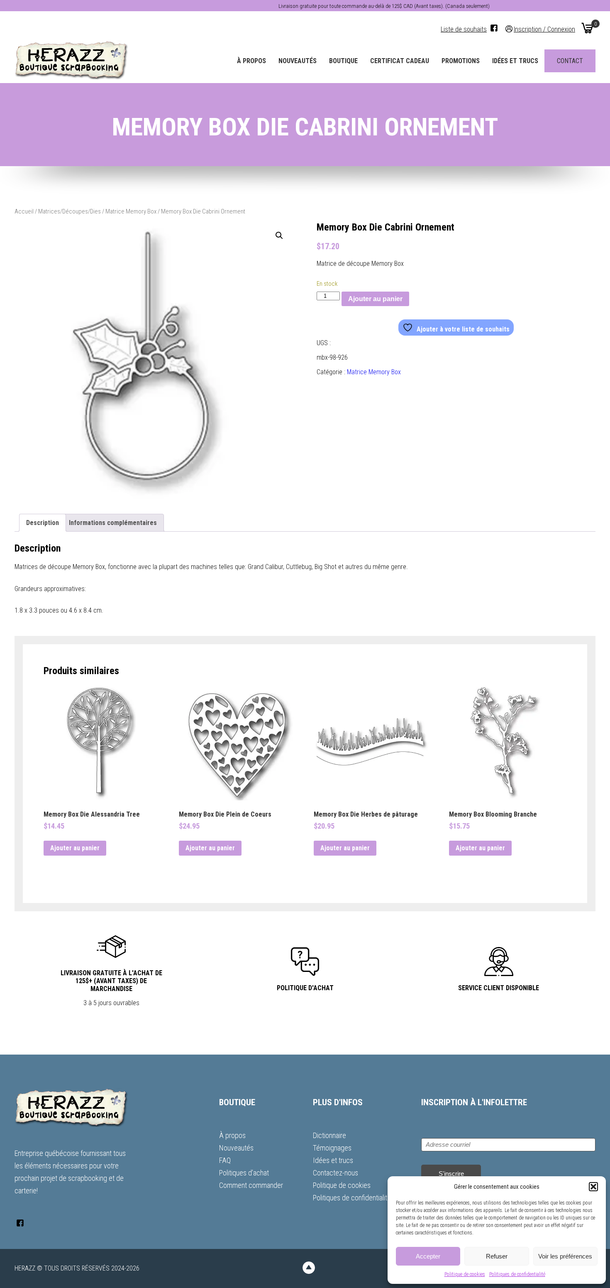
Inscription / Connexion (544, 28)
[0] (587, 28)
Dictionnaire (329, 1135)
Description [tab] (42, 523)
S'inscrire (451, 1173)
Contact (570, 61)
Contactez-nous (335, 1172)
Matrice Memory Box (130, 211)
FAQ (225, 1160)
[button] (593, 1187)
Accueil (24, 211)
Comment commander (251, 1185)
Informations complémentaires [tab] (113, 523)
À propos (251, 61)
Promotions (461, 61)
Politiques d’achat (244, 1172)
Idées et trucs (515, 61)
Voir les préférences (565, 1256)
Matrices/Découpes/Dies (69, 211)
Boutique (343, 61)
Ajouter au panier (375, 298)
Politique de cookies (464, 1274)
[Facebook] (494, 28)
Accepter (428, 1256)
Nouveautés (297, 61)
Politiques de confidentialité (517, 1274)
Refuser (497, 1256)
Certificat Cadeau (399, 61)
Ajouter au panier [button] (75, 848)
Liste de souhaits (464, 29)
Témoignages (332, 1147)
